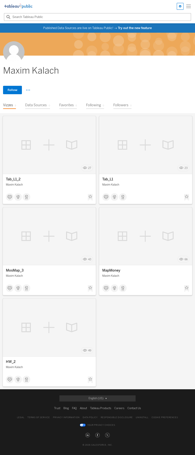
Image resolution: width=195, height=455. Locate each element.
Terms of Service (38, 417)
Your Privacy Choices (101, 425)
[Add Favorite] (90, 197)
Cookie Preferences (165, 417)
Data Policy (90, 417)
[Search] (8, 17)
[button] (88, 435)
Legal (20, 417)
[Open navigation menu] (188, 6)
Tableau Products (100, 408)
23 (186, 168)
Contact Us (134, 408)
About (83, 408)
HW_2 (11, 362)
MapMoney (111, 270)
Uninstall (142, 417)
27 (89, 168)
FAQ (74, 408)
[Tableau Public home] (18, 6)
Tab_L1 (107, 179)
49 (89, 350)
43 (89, 259)
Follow (12, 90)
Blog (66, 408)
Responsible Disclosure (117, 417)
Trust (57, 408)
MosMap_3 (15, 270)
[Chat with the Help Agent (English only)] (180, 6)
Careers (119, 408)
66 (186, 259)
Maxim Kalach (14, 184)
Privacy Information (66, 417)
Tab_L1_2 (13, 179)
